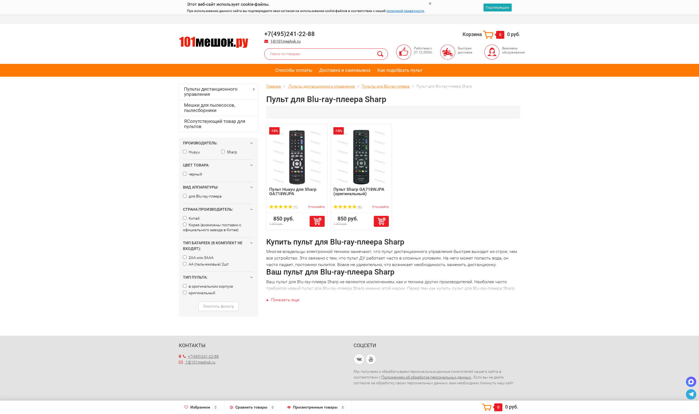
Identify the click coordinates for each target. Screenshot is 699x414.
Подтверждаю (498, 7)
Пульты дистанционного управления (211, 91)
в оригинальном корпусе (210, 286)
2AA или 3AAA (201, 257)
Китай (194, 218)
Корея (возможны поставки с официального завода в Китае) (212, 227)
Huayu (194, 152)
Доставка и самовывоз (345, 70)
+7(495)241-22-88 (203, 356)
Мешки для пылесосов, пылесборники (209, 107)
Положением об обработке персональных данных (426, 377)
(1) (295, 207)
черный (195, 174)
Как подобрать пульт (399, 70)
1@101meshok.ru (285, 41)
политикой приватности (405, 11)
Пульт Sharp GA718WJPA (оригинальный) (358, 191)
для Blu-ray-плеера (205, 196)
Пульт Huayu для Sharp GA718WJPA (292, 191)
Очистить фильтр (218, 306)
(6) (359, 207)
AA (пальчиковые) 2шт (208, 264)
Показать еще (284, 299)
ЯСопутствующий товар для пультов (214, 123)
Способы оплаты (293, 70)
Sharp (231, 152)
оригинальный (201, 293)
